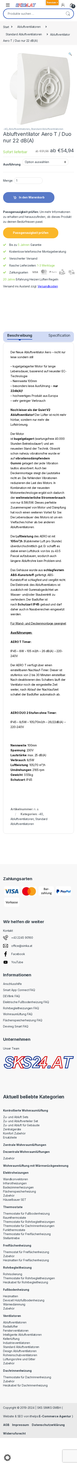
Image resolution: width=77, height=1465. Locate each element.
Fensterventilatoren (16, 1330)
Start (6, 26)
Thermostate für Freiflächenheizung (27, 1234)
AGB (6, 1425)
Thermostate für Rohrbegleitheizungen (29, 1221)
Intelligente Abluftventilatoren (22, 1334)
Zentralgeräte (12, 1129)
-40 (5, 129)
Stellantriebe (11, 1238)
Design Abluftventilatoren (20, 1351)
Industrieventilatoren (16, 1343)
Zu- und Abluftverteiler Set (20, 1121)
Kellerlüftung (11, 1338)
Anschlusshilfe (12, 984)
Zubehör (9, 1158)
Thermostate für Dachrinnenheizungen (28, 1226)
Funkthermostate (14, 1230)
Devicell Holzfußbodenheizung (23, 1300)
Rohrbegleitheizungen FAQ (21, 1008)
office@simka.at (21, 945)
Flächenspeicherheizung (19, 1191)
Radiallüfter (10, 1326)
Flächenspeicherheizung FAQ (22, 1020)
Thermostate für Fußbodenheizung (26, 1213)
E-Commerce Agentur (54, 1416)
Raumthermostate (14, 1217)
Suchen (68, 13)
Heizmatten (10, 1296)
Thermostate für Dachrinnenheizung (27, 1377)
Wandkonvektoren (15, 1179)
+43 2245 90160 (22, 937)
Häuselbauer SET (14, 1199)
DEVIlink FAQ (11, 996)
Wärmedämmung (14, 1304)
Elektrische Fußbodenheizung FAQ (26, 1002)
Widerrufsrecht (14, 1433)
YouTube (17, 962)
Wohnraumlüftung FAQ (17, 1014)
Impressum (20, 1425)
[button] (70, 54)
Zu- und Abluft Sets (15, 1117)
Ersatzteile (10, 1137)
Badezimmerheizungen (18, 1187)
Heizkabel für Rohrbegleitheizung (25, 1282)
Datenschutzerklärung (48, 1425)
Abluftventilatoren (28, 26)
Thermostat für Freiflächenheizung (26, 1252)
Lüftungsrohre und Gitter (19, 1359)
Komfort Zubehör (14, 1133)
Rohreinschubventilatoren (20, 1355)
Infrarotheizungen (15, 1183)
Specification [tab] (59, 335)
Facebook (18, 954)
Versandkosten (48, 286)
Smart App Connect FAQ (19, 990)
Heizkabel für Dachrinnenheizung (25, 1385)
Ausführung (12, 164)
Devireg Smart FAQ (15, 1026)
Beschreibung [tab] (19, 335)
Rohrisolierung (12, 1274)
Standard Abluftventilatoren (24, 34)
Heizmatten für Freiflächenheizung (26, 1260)
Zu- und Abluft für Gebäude (21, 1125)
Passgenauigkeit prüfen (30, 232)
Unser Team (11, 1048)
